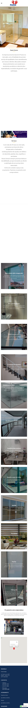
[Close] (16, 642)
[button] (14, 649)
